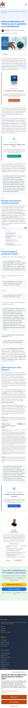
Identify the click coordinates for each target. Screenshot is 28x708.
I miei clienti (3, 628)
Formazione (3, 666)
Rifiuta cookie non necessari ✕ (19, 672)
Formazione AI (4, 645)
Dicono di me (3, 630)
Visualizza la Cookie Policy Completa (9, 691)
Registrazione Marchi (5, 664)
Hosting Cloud (3, 660)
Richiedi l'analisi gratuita (14, 156)
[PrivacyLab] (8, 693)
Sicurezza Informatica (5, 662)
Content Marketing (18, 391)
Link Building (4, 392)
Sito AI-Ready (3, 640)
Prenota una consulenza (14, 589)
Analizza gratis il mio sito (13, 584)
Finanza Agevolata (4, 668)
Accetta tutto (14, 697)
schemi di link (14, 182)
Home (2, 11)
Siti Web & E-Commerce (6, 657)
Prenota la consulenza (14, 505)
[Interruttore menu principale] (25, 4)
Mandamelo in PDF (14, 100)
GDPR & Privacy (4, 658)
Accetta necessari (14, 702)
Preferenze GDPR (14, 706)
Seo (5, 11)
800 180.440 (18, 592)
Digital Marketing (4, 655)
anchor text (9, 295)
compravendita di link (12, 359)
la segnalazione (4, 420)
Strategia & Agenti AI (5, 643)
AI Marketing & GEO (5, 642)
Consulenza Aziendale (5, 653)
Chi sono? (3, 626)
